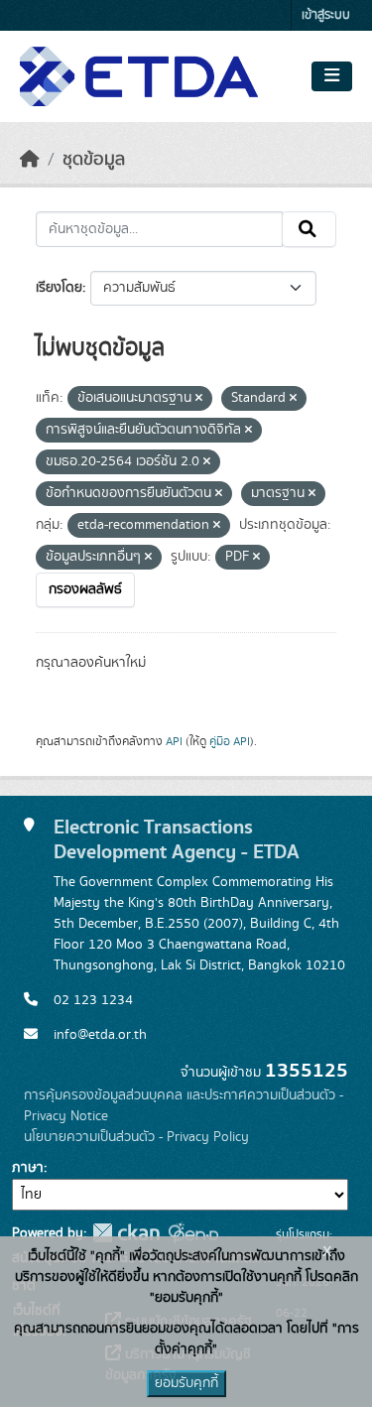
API (174, 741)
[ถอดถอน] (198, 399)
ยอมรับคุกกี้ (186, 1383)
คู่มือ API (229, 741)
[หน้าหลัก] (30, 160)
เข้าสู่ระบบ (326, 15)
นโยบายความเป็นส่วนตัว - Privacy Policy (136, 1137)
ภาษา (28, 1168)
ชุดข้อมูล (93, 160)
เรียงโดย (59, 288)
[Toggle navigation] (331, 76)
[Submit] (309, 229)
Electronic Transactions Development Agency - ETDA (177, 839)
